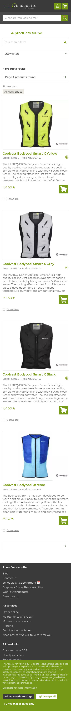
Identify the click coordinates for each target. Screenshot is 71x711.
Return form (10, 596)
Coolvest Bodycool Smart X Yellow (30, 154)
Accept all (49, 696)
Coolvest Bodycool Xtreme (24, 485)
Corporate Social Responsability (23, 587)
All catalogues (13, 91)
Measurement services (17, 621)
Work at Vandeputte (15, 591)
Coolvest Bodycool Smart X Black (29, 374)
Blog (5, 573)
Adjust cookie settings (18, 696)
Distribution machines (17, 630)
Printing (8, 625)
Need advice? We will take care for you (27, 635)
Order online (11, 612)
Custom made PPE (15, 650)
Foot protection (12, 659)
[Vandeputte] (24, 6)
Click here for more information (20, 687)
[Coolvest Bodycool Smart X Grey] (35, 234)
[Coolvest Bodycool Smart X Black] (35, 345)
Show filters (11, 53)
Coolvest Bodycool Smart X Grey (28, 264)
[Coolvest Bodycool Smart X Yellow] (35, 124)
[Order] (64, 189)
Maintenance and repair (18, 616)
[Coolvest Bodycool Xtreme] (35, 455)
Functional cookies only (19, 703)
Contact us (9, 578)
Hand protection (13, 655)
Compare (13, 199)
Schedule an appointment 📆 (21, 582)
